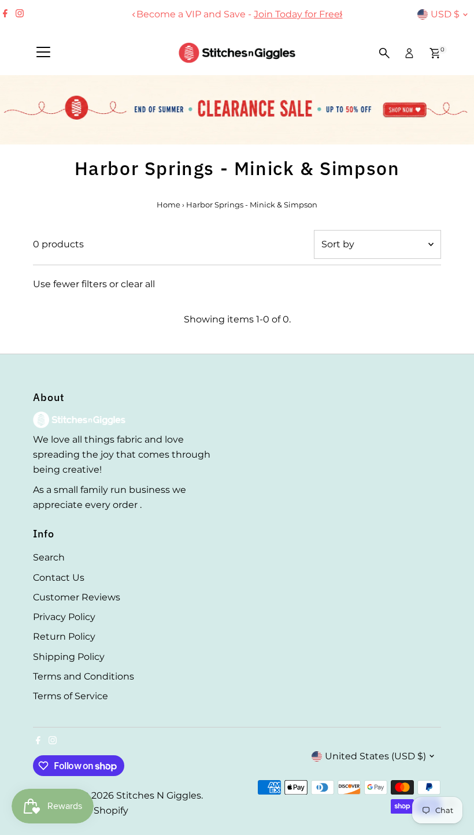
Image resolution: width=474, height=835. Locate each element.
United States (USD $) (375, 756)
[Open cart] (435, 53)
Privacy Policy (64, 616)
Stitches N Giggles (158, 795)
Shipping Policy (69, 656)
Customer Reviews (76, 597)
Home (168, 204)
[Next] (340, 15)
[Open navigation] (43, 53)
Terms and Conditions (83, 676)
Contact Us (58, 577)
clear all (138, 284)
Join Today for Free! (295, 14)
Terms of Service (70, 696)
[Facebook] (5, 14)
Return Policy (64, 636)
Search (49, 557)
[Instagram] (20, 14)
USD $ (445, 14)
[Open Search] (384, 53)
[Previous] (134, 15)
